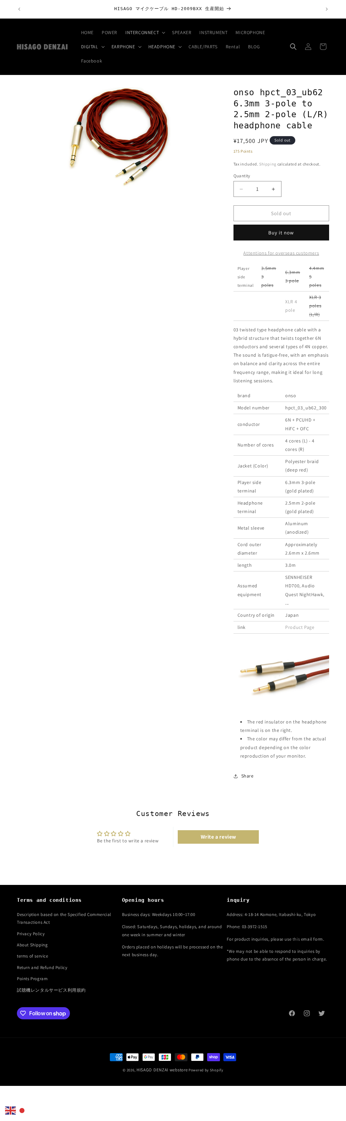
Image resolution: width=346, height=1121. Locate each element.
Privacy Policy (31, 934)
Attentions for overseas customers (281, 253)
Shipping (267, 164)
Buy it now (281, 232)
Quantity (241, 176)
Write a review (218, 836)
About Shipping (32, 945)
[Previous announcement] (19, 9)
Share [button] (247, 776)
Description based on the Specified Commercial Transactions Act (64, 918)
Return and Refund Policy (42, 967)
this (296, 939)
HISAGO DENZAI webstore (162, 1070)
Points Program (32, 979)
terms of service (32, 956)
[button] (144, 32)
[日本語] (22, 1110)
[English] (11, 1110)
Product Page (299, 627)
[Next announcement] (326, 9)
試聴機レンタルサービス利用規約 (51, 990)
